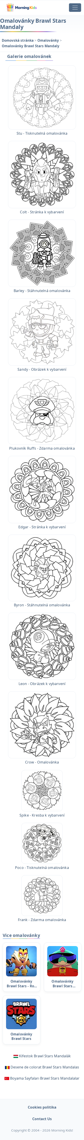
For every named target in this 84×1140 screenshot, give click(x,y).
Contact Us (42, 1118)
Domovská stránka (18, 40)
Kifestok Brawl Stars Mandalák (45, 1056)
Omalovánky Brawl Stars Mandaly (30, 46)
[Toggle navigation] (75, 7)
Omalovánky (48, 40)
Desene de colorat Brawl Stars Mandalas (45, 1067)
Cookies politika (42, 1107)
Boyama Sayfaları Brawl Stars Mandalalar (45, 1078)
